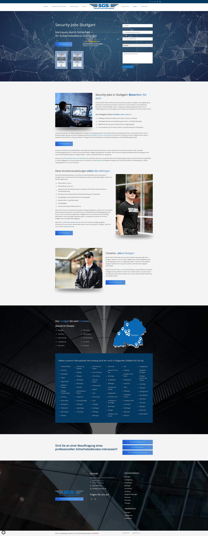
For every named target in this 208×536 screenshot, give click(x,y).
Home (46, 6)
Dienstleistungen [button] (59, 6)
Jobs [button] (135, 6)
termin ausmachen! (115, 282)
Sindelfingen (128, 483)
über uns (120, 269)
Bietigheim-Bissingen (131, 494)
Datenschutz (136, 532)
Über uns (125, 6)
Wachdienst (98, 160)
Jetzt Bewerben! (64, 233)
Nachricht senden (128, 67)
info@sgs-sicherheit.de (139, 452)
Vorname (124, 23)
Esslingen (127, 477)
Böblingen (128, 485)
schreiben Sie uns (68, 226)
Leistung (124, 43)
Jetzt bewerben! (64, 143)
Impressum (125, 532)
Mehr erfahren (64, 44)
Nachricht (124, 49)
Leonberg (127, 491)
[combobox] (137, 45)
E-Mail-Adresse (126, 29)
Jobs (80, 160)
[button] (3, 532)
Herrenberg (128, 488)
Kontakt (144, 6)
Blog (84, 6)
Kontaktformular (139, 442)
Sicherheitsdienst (71, 222)
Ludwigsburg (128, 480)
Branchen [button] (74, 6)
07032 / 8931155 (138, 447)
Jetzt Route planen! (70, 499)
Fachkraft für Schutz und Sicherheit (101, 135)
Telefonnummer (126, 36)
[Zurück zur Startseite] (104, 6)
